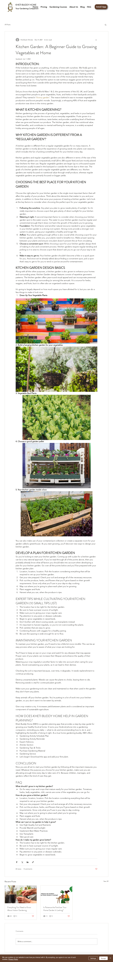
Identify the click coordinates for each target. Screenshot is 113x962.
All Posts (7, 25)
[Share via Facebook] (17, 862)
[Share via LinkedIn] (27, 862)
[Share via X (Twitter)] (22, 862)
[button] (106, 25)
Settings (93, 958)
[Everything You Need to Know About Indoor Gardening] (21, 894)
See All (106, 881)
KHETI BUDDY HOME (26, 4)
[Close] (110, 958)
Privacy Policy (13, 959)
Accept (103, 958)
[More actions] (96, 39)
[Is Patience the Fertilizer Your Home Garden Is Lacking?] (57, 894)
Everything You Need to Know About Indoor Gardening (19, 909)
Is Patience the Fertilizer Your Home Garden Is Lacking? (54, 909)
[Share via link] (33, 862)
